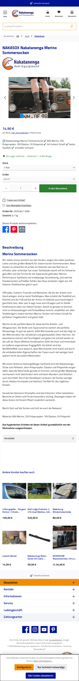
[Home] (18, 36)
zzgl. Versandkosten (20, 132)
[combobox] (35, 26)
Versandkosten (55, 639)
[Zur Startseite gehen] (23, 13)
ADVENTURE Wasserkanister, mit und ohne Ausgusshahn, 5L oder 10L (64, 557)
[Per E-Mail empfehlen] (22, 229)
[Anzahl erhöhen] (35, 188)
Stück (5, 163)
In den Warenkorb (58, 188)
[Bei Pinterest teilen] (14, 229)
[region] (39, 97)
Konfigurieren (24, 667)
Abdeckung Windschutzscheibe (62, 510)
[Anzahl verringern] (6, 188)
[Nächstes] (73, 97)
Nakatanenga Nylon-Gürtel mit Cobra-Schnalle (37, 557)
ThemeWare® (39, 649)
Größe (5, 174)
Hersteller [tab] (9, 438)
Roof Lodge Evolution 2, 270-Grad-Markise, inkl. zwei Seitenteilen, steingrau (39, 510)
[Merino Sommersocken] (39, 97)
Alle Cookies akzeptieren (40, 675)
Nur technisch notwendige (51, 667)
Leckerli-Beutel (9, 556)
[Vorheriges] (5, 97)
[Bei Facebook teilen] (6, 229)
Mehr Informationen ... (43, 660)
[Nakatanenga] (39, 63)
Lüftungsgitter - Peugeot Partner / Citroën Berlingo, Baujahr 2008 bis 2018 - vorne (14, 510)
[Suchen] (71, 26)
